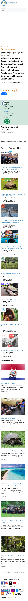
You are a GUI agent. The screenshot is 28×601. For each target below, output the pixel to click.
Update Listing (7, 121)
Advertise (13, 575)
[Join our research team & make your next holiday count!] (9, 237)
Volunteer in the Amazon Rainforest (13, 555)
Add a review (10, 132)
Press (18, 575)
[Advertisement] (14, 26)
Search (22, 572)
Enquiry (4, 93)
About (5, 572)
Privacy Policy (16, 572)
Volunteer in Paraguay (8, 383)
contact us (7, 115)
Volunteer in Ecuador (8, 418)
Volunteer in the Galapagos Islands (13, 451)
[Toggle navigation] (3, 9)
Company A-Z (7, 575)
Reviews (3, 132)
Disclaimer (10, 572)
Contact (21, 575)
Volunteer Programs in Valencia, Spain (13, 350)
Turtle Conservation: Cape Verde (11, 299)
